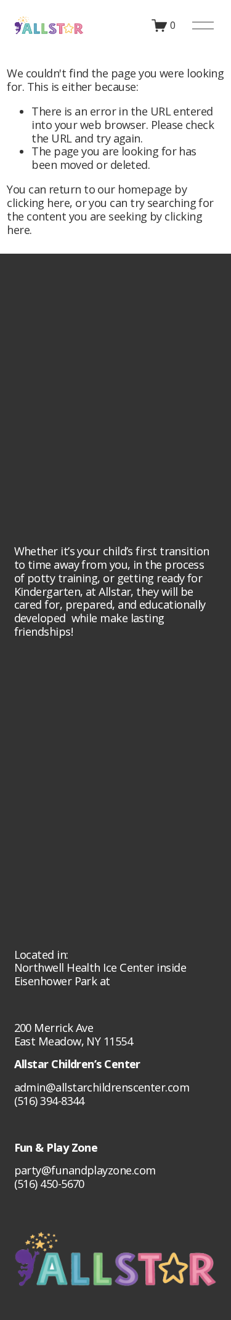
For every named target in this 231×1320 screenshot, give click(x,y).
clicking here (38, 202)
